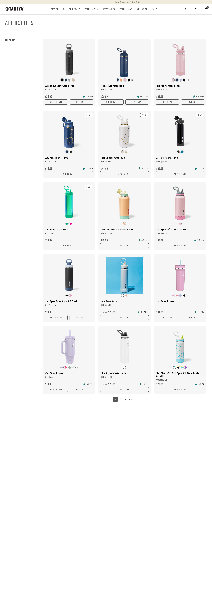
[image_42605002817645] (180, 203)
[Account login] (196, 9)
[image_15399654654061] (124, 60)
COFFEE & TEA (91, 9)
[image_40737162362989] (69, 347)
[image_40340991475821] (180, 275)
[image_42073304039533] (69, 60)
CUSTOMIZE (142, 9)
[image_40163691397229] (180, 60)
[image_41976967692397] (180, 347)
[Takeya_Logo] (15, 9)
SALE (154, 9)
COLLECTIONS (126, 9)
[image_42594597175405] (124, 203)
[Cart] (206, 9)
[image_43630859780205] (124, 347)
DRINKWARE (74, 9)
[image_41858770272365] (124, 275)
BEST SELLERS (57, 9)
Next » (132, 399)
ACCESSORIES (109, 9)
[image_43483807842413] (69, 275)
